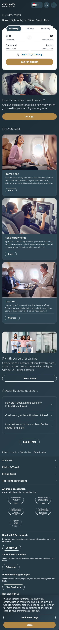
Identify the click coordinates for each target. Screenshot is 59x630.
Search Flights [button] (29, 62)
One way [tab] (30, 28)
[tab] (15, 37)
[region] (29, 612)
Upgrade (12, 318)
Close (30, 624)
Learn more (29, 378)
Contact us (11, 547)
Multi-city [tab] (45, 28)
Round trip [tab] (13, 28)
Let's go (29, 116)
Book (10, 190)
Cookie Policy (47, 604)
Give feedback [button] (13, 587)
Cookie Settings (29, 617)
